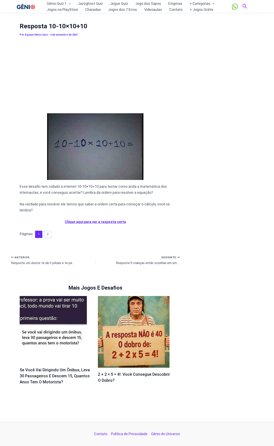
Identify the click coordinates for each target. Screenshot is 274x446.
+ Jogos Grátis (201, 9)
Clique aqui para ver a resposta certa (95, 222)
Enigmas (175, 3)
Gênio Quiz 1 (57, 3)
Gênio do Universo (165, 434)
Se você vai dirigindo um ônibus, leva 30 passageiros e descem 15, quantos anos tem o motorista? (55, 375)
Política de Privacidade (129, 434)
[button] (69, 4)
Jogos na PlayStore (62, 9)
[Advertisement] (95, 74)
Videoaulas (153, 9)
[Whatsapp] (234, 6)
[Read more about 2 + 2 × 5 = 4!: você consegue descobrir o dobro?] (133, 332)
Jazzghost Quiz (90, 3)
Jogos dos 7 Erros (122, 9)
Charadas (93, 9)
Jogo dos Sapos (148, 3)
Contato (176, 9)
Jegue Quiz (119, 3)
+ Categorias (200, 3)
